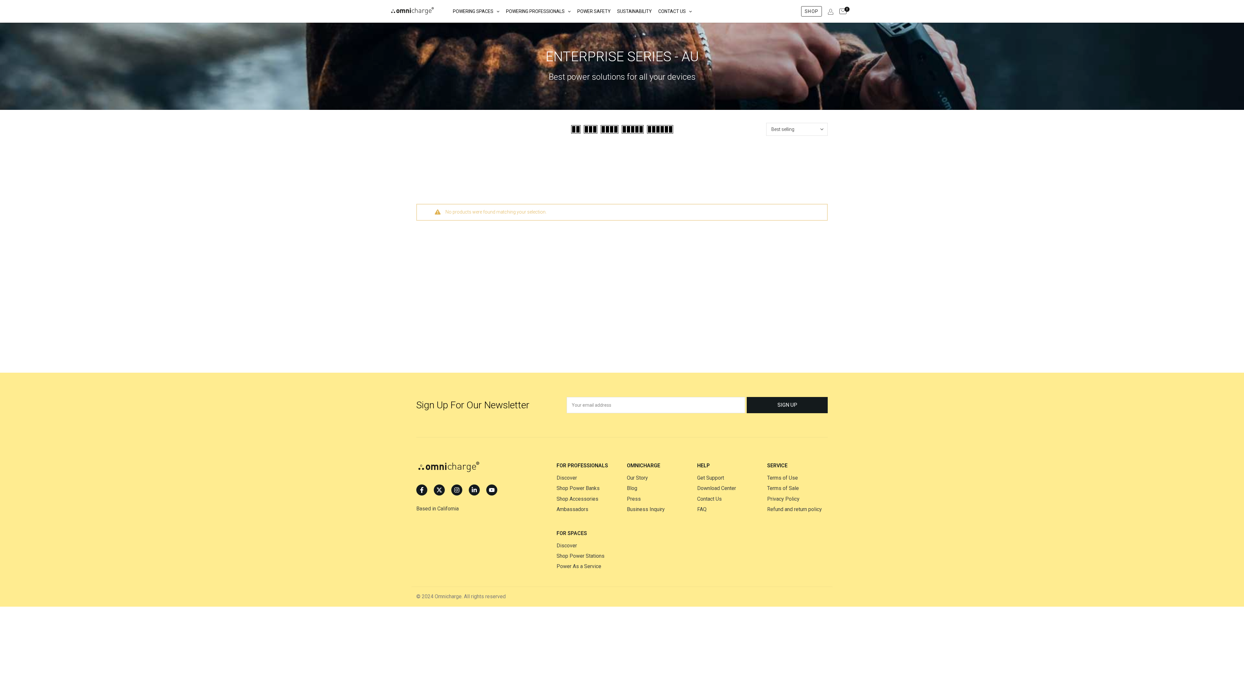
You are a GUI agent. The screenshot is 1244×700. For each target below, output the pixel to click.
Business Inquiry (646, 509)
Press (634, 499)
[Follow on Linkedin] (474, 490)
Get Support (710, 478)
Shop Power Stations (581, 556)
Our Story (637, 478)
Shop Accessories (577, 499)
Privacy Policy (783, 499)
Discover (567, 478)
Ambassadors (572, 509)
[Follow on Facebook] (421, 490)
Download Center (716, 488)
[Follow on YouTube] (491, 490)
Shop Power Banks (578, 488)
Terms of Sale (783, 488)
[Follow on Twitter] (439, 490)
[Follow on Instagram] (456, 490)
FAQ (702, 509)
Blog (632, 488)
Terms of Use (782, 478)
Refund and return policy (794, 509)
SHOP (811, 11)
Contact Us (709, 499)
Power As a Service (579, 566)
